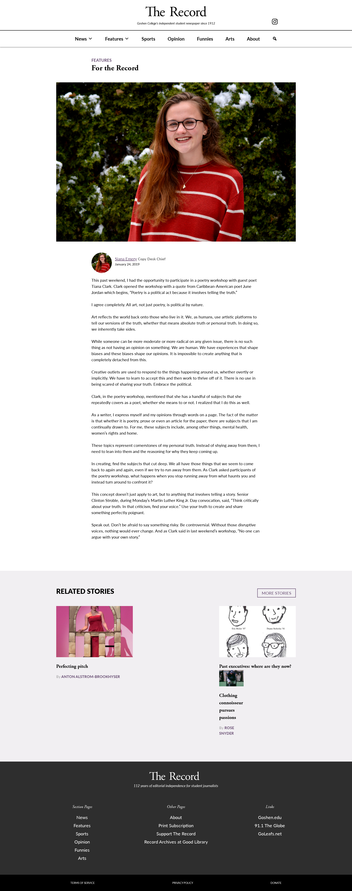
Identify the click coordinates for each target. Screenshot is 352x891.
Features (114, 38)
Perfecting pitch (72, 666)
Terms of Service (82, 883)
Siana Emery (126, 259)
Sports (148, 38)
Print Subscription (176, 825)
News (81, 38)
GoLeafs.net (270, 833)
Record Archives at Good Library (176, 841)
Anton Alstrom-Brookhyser (90, 676)
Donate (276, 883)
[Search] (274, 39)
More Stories (276, 593)
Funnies (205, 38)
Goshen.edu (270, 817)
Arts (230, 38)
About (253, 38)
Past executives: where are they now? (255, 666)
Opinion (176, 38)
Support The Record (176, 833)
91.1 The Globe (270, 825)
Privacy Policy (182, 883)
